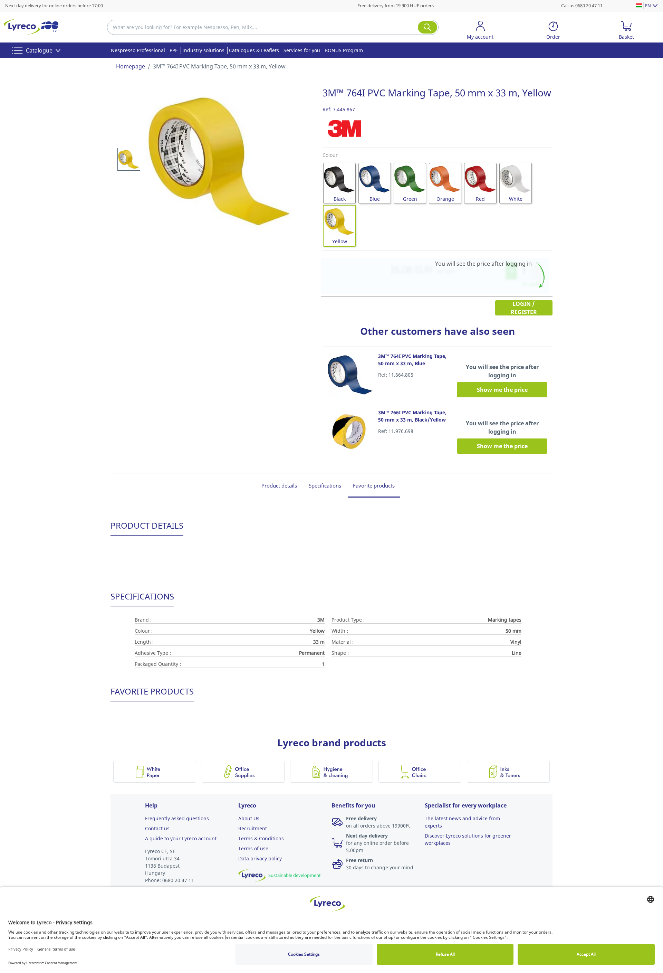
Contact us (157, 828)
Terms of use (253, 848)
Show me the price (502, 390)
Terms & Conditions (261, 838)
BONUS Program (344, 50)
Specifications (325, 485)
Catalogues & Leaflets (254, 50)
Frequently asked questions (177, 818)
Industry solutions (203, 50)
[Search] (427, 27)
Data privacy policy (260, 858)
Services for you (302, 50)
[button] (480, 31)
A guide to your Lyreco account (181, 838)
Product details (279, 485)
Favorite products (374, 485)
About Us (248, 818)
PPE (174, 50)
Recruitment (252, 828)
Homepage (130, 66)
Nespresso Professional (138, 50)
